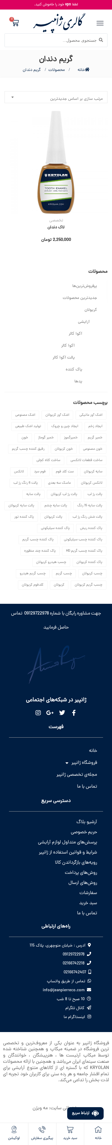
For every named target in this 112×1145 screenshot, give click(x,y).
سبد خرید (88, 903)
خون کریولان (64, 449)
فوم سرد (40, 471)
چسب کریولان (92, 573)
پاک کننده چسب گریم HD (84, 551)
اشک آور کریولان (57, 415)
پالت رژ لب (95, 494)
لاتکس (19, 471)
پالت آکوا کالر (64, 358)
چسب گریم (64, 573)
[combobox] (56, 97)
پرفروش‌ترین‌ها (84, 286)
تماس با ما (87, 786)
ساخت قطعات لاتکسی (86, 460)
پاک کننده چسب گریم (38, 539)
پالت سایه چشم (56, 505)
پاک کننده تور (24, 517)
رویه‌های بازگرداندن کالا (76, 862)
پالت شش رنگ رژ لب (87, 517)
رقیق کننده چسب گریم (28, 449)
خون (25, 437)
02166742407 (75, 972)
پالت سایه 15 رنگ (89, 505)
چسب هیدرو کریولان (51, 562)
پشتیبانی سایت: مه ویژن (56, 1108)
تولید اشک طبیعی (28, 426)
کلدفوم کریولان (33, 585)
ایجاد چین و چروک (64, 426)
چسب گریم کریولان (88, 585)
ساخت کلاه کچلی (48, 460)
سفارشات (88, 893)
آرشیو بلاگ (86, 822)
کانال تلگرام (75, 1008)
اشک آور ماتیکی (90, 415)
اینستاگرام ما (74, 1017)
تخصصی (56, 221)
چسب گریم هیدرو (33, 573)
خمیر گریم (95, 437)
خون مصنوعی (92, 449)
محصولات (56, 70)
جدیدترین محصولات (80, 298)
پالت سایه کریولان (21, 505)
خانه (81, 70)
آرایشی (84, 322)
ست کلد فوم (65, 471)
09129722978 (74, 955)
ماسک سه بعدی (59, 483)
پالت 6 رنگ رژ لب (25, 483)
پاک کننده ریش (91, 528)
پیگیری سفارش (42, 1138)
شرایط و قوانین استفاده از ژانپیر (68, 852)
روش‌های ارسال (82, 883)
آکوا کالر (75, 334)
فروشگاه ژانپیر (84, 763)
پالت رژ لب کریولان (64, 494)
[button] (100, 23)
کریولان (91, 310)
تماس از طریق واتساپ (66, 981)
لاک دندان (56, 227)
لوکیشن (14, 1138)
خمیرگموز (71, 437)
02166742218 (74, 964)
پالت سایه (33, 494)
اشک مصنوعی (25, 415)
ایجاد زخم (95, 426)
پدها (78, 381)
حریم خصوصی (84, 832)
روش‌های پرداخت (81, 872)
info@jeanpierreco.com (64, 990)
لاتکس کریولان (91, 483)
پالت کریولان (53, 517)
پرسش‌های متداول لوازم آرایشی (67, 842)
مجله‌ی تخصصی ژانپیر (76, 774)
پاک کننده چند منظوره (40, 551)
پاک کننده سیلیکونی (55, 528)
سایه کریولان (93, 471)
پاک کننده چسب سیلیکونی (83, 539)
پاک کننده (74, 370)
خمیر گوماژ (46, 437)
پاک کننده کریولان (89, 562)
